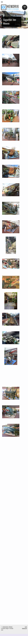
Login (26, 627)
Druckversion (5, 627)
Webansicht (24, 628)
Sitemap (10, 627)
